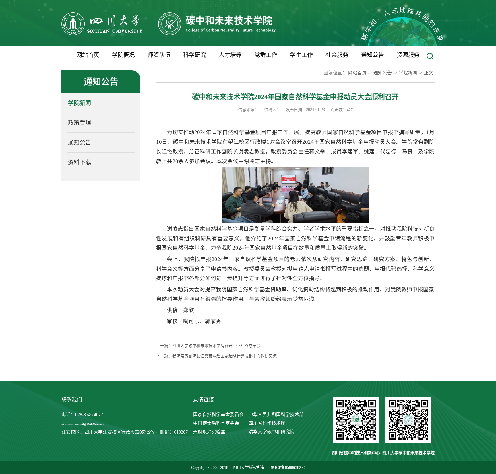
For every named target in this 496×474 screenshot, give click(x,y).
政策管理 (79, 123)
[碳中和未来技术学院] (168, 33)
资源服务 (408, 55)
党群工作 (265, 55)
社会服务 (337, 55)
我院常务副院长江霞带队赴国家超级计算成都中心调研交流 (224, 356)
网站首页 (87, 55)
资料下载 (79, 162)
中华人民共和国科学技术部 (276, 414)
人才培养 (230, 55)
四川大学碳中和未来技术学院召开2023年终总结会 (216, 346)
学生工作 (301, 55)
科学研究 (194, 55)
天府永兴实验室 (209, 431)
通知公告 (372, 55)
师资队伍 (159, 55)
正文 (428, 72)
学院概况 (123, 55)
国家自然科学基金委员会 (218, 414)
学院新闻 (79, 103)
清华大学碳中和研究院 (271, 431)
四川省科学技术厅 (267, 423)
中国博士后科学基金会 (216, 423)
